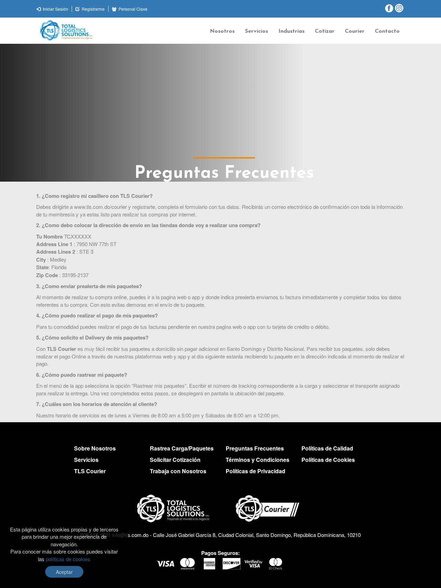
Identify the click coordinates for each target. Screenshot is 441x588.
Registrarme (93, 9)
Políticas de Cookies (328, 460)
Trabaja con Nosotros (178, 471)
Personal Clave (132, 9)
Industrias (291, 31)
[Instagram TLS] (399, 7)
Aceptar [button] (64, 571)
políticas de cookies (68, 558)
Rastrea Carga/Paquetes (182, 448)
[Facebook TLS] (389, 7)
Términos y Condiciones (257, 460)
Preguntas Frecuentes (255, 448)
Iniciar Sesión (55, 9)
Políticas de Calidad (327, 448)
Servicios (256, 31)
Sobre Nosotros (95, 448)
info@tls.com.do (130, 534)
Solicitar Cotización (175, 460)
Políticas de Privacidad (255, 471)
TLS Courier (90, 471)
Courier (355, 31)
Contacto (387, 31)
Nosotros (222, 31)
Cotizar (325, 31)
